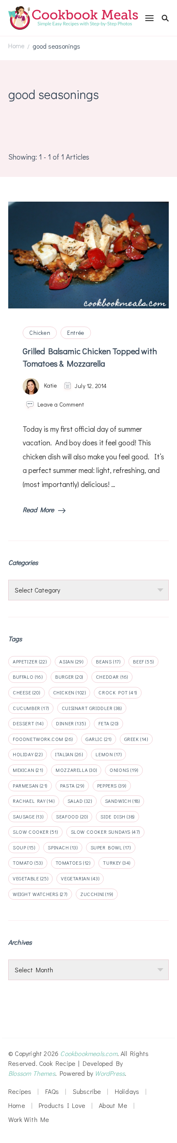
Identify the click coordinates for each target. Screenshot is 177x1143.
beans (108, 661)
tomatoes (73, 862)
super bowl (111, 847)
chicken (69, 692)
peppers (111, 785)
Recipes (19, 1091)
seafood (72, 816)
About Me (113, 1105)
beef (143, 661)
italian (69, 754)
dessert (28, 723)
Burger (69, 676)
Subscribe (87, 1091)
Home (16, 1105)
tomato (28, 862)
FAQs (52, 1091)
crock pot (117, 692)
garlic (99, 739)
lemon (108, 754)
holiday (27, 754)
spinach (62, 847)
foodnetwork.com (43, 739)
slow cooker (35, 831)
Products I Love (62, 1105)
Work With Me (28, 1119)
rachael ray (34, 800)
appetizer (30, 661)
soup (24, 847)
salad (80, 800)
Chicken (39, 332)
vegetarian (80, 878)
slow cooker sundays (105, 831)
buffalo (27, 676)
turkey (116, 862)
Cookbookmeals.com (88, 1053)
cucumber (31, 708)
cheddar (112, 676)
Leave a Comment (60, 404)
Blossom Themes (31, 1073)
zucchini (96, 894)
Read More (38, 509)
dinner (71, 723)
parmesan (30, 785)
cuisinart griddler (92, 708)
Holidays (127, 1091)
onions (123, 770)
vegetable (30, 878)
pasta (72, 785)
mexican (28, 770)
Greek (136, 739)
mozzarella (76, 770)
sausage (28, 816)
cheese (26, 692)
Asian (71, 661)
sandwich (122, 800)
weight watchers (40, 894)
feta (108, 723)
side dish (117, 816)
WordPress (110, 1073)
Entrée (75, 332)
